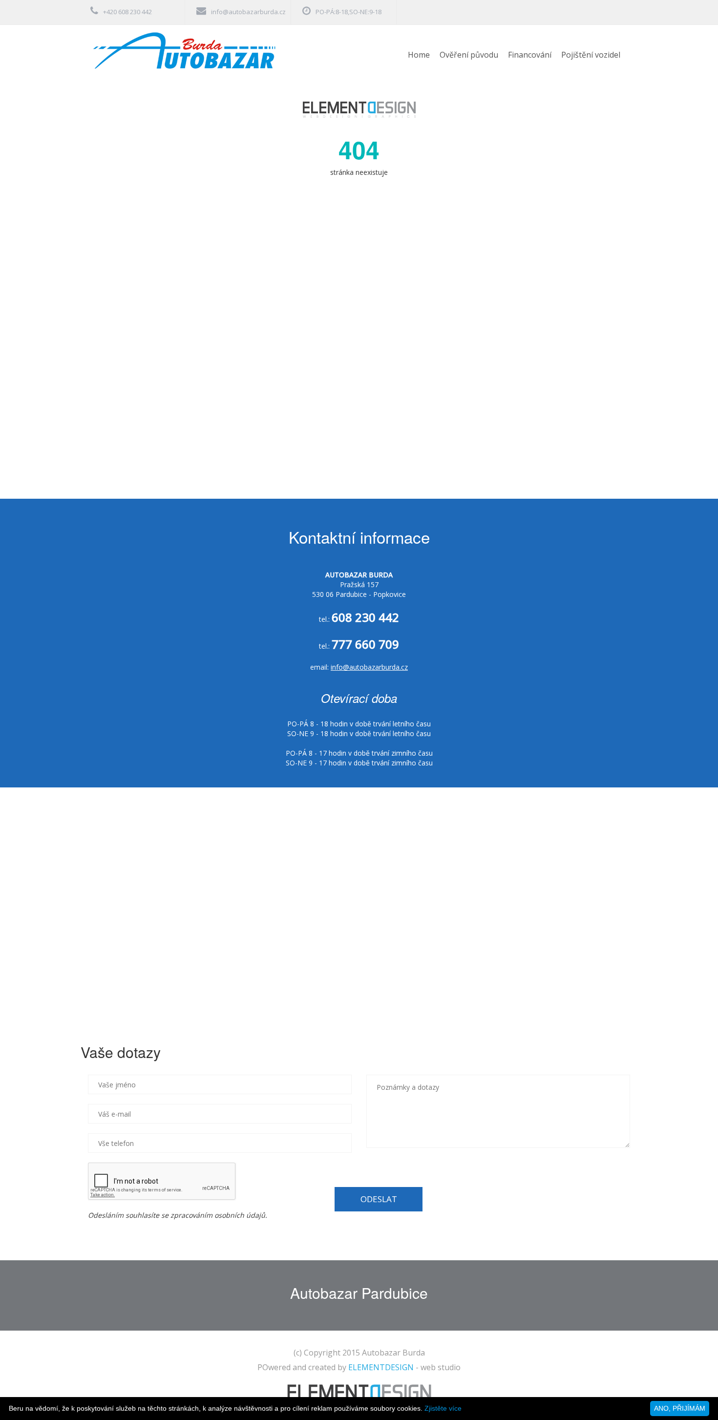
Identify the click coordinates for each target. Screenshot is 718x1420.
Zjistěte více (443, 1408)
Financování (529, 54)
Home (419, 54)
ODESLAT (378, 1199)
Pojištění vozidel (590, 54)
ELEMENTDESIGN (381, 1367)
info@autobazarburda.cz (248, 11)
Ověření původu (469, 54)
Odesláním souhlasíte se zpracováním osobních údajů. (177, 1215)
